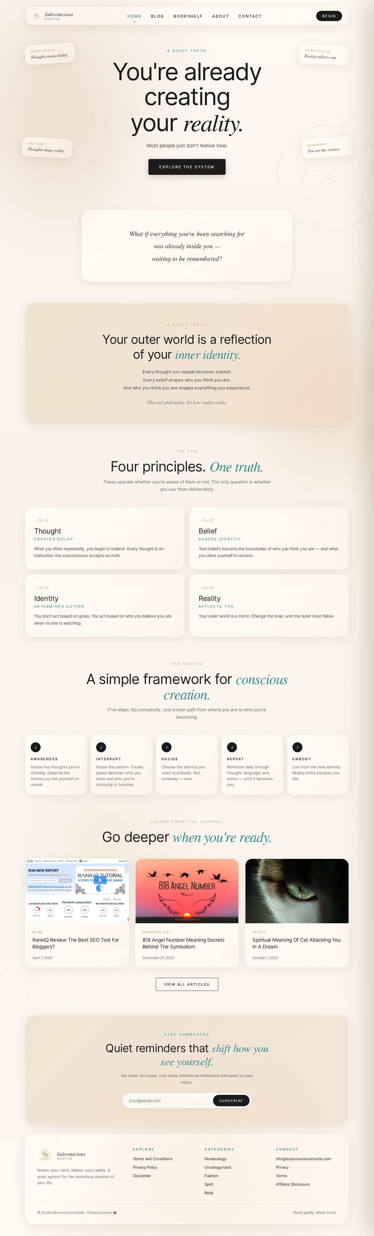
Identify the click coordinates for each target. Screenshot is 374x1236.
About (220, 16)
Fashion (212, 1175)
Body (209, 1192)
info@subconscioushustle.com (303, 1158)
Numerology (215, 1158)
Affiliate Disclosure (292, 1184)
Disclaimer (142, 1175)
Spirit (209, 1184)
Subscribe (231, 1101)
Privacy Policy (145, 1167)
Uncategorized (218, 1167)
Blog (157, 16)
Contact (250, 16)
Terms (281, 1175)
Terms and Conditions (152, 1158)
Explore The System (187, 167)
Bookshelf (188, 16)
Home (134, 16)
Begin (329, 16)
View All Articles (187, 984)
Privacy (282, 1167)
